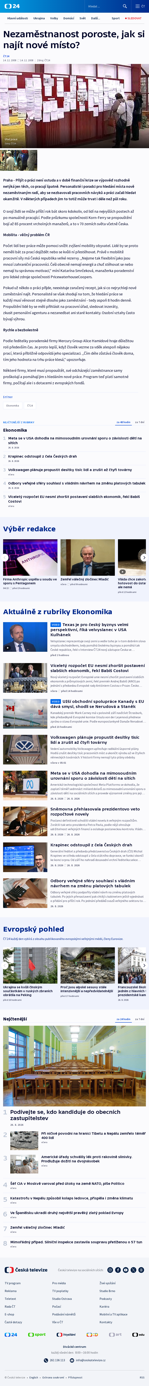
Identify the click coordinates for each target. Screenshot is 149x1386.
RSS (142, 1377)
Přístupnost (75, 1377)
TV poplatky (60, 1291)
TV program (13, 1283)
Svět (83, 18)
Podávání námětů (63, 1314)
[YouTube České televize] (126, 1270)
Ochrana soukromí (53, 1377)
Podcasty (106, 1299)
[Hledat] (125, 6)
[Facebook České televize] (118, 1270)
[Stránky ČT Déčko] (92, 1334)
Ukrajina (39, 18)
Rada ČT (10, 1306)
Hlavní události (17, 18)
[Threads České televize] (141, 1270)
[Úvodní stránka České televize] (26, 1270)
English (33, 1377)
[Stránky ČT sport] (37, 1334)
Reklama (10, 1291)
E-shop (9, 1314)
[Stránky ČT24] (11, 1334)
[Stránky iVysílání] (66, 1334)
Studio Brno (107, 1291)
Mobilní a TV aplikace (113, 1314)
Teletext (10, 1299)
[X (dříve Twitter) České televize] (133, 1270)
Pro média (59, 1283)
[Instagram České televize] (110, 1270)
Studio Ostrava (62, 1299)
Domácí (68, 18)
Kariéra (104, 1306)
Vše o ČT (57, 1322)
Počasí (56, 1306)
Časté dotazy (13, 1322)
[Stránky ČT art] (115, 1334)
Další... (95, 18)
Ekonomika (12, 405)
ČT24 (6, 56)
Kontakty (106, 1322)
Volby (54, 18)
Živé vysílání (107, 1283)
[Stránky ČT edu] (138, 1334)
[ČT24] (12, 6)
